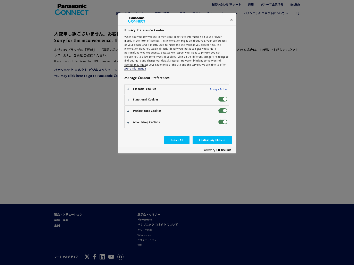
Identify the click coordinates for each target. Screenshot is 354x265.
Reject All (177, 140)
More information (135, 68)
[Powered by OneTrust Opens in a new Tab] (218, 150)
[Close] (231, 19)
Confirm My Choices (212, 140)
